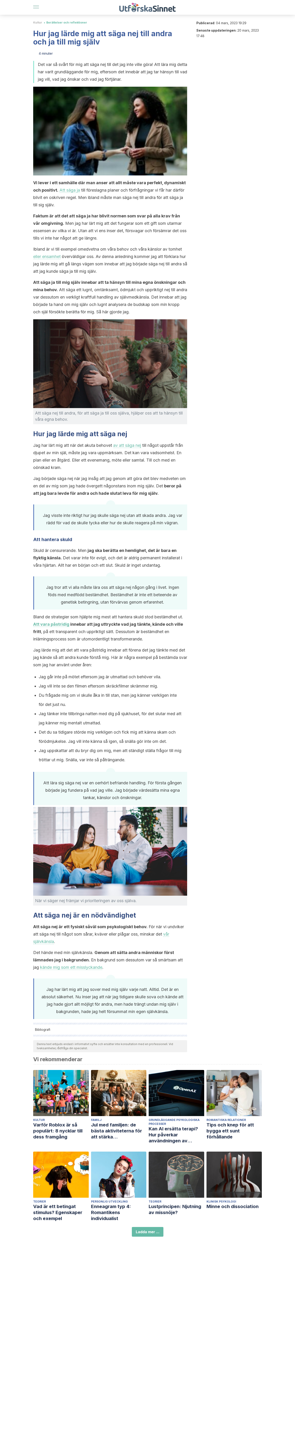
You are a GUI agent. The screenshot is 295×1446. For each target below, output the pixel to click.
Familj (96, 1120)
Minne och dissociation (232, 1206)
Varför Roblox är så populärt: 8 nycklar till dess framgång (58, 1131)
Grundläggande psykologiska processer (174, 1122)
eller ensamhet (47, 256)
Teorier (39, 1201)
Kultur (37, 22)
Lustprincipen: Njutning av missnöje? (175, 1209)
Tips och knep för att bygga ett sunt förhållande (230, 1131)
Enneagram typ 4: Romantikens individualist (111, 1212)
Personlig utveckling (109, 1201)
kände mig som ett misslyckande (71, 967)
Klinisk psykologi (221, 1201)
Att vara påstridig (51, 624)
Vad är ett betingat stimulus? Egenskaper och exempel (57, 1212)
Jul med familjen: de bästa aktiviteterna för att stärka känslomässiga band (116, 1131)
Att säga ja (69, 190)
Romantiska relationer (226, 1120)
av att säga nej (127, 445)
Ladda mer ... (147, 1232)
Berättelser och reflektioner (66, 22)
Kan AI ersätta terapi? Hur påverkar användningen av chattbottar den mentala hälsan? (176, 1135)
